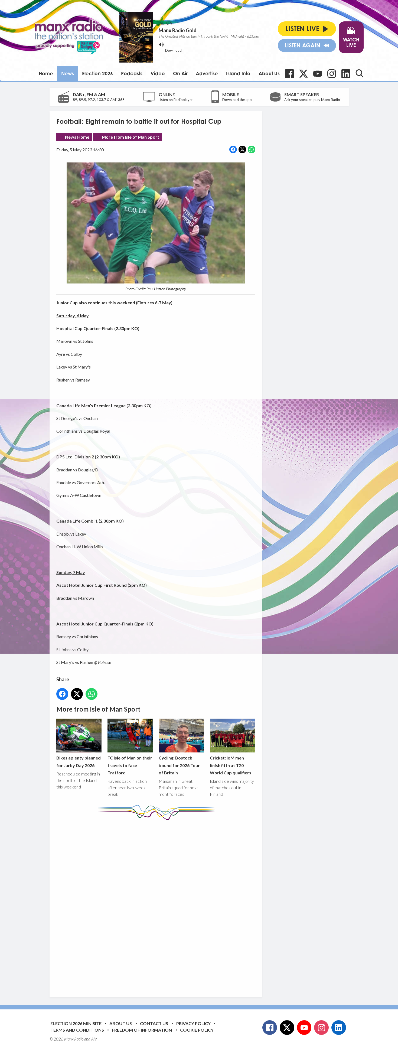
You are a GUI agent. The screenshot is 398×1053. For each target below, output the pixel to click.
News (67, 73)
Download (173, 50)
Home (46, 73)
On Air (180, 73)
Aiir (94, 1038)
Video (158, 73)
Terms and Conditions (77, 1029)
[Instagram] (331, 73)
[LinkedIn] (345, 73)
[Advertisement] (157, 905)
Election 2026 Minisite (76, 1023)
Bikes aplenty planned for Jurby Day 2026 (78, 761)
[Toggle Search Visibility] (359, 73)
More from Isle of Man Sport (130, 136)
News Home (77, 136)
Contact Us (154, 1023)
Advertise (207, 73)
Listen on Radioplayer (176, 99)
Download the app (237, 99)
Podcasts (131, 73)
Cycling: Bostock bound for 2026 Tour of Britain (179, 765)
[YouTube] (317, 73)
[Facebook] (289, 73)
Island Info (238, 73)
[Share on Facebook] (233, 149)
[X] (303, 73)
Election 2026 (97, 73)
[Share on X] (242, 149)
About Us (269, 73)
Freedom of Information (142, 1029)
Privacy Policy (193, 1023)
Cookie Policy (197, 1029)
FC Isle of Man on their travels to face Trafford (129, 765)
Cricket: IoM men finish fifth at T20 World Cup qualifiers (230, 765)
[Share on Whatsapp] (251, 149)
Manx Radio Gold (178, 30)
